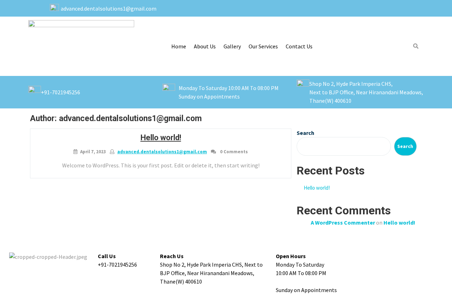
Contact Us (299, 46)
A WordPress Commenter (343, 222)
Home (178, 46)
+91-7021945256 (60, 92)
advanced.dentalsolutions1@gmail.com (162, 152)
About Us (205, 46)
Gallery (232, 46)
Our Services (263, 46)
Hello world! (161, 137)
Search (305, 132)
